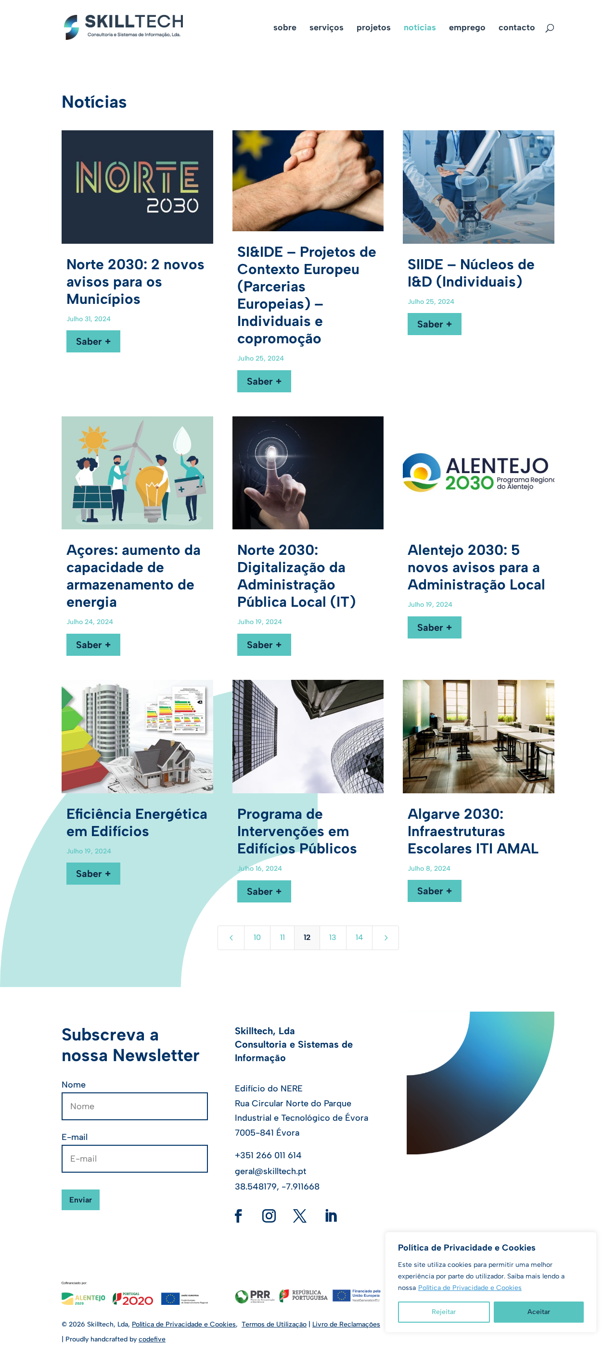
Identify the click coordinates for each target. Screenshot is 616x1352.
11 (282, 937)
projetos (374, 28)
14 (359, 937)
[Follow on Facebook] (238, 1215)
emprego (467, 28)
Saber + (93, 341)
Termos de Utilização (274, 1324)
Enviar (80, 1199)
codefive (152, 1339)
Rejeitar (444, 1312)
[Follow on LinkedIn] (330, 1215)
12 (307, 937)
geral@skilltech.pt (270, 1171)
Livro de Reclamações (346, 1324)
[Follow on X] (299, 1215)
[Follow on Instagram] (269, 1215)
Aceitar (538, 1312)
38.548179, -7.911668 (277, 1186)
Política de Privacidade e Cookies (470, 1288)
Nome (74, 1084)
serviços (326, 28)
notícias (420, 28)
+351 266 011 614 (268, 1155)
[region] (491, 1282)
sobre (284, 28)
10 (257, 937)
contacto (517, 28)
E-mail (75, 1137)
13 (332, 937)
